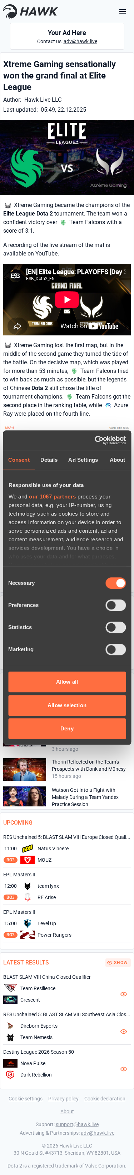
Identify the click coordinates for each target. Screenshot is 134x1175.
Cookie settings (26, 1098)
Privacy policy (63, 1098)
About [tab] (117, 460)
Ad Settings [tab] (83, 460)
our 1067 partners (52, 496)
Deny (66, 728)
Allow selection (67, 705)
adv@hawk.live (80, 41)
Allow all (67, 682)
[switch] (115, 605)
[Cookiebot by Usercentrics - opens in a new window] (95, 440)
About (67, 1111)
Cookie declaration (104, 1098)
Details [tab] (49, 460)
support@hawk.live (77, 1124)
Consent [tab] (19, 460)
